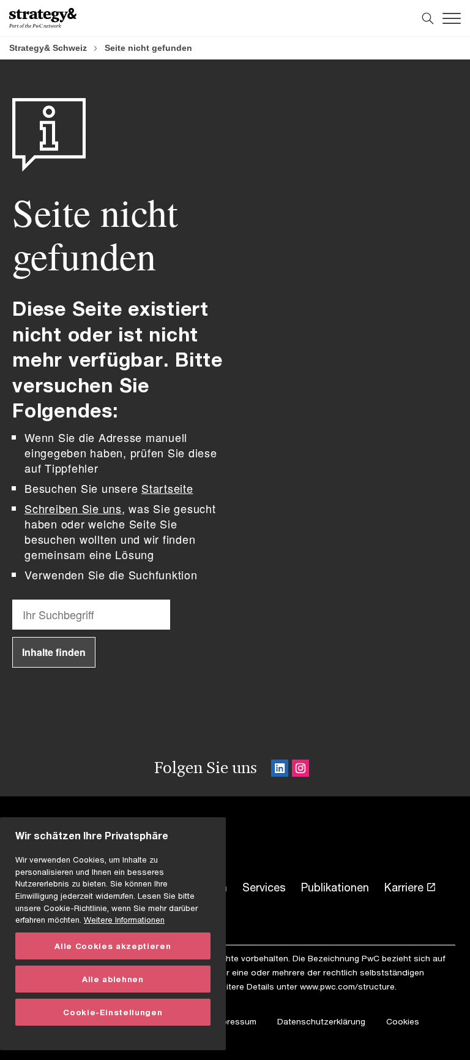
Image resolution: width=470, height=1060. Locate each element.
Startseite (167, 488)
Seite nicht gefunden (148, 48)
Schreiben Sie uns (73, 508)
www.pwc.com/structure (347, 986)
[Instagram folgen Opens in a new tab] (300, 770)
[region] (113, 933)
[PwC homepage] (42, 18)
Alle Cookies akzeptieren (112, 946)
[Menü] (451, 18)
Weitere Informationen (124, 920)
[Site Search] (428, 18)
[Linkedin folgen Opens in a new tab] (279, 770)
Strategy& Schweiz (48, 48)
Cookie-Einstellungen (112, 1012)
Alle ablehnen (113, 979)
